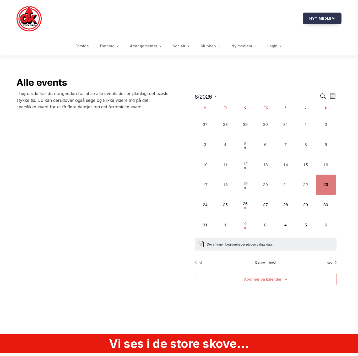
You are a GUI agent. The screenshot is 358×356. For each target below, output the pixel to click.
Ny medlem (241, 46)
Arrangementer (143, 46)
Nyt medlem (322, 18)
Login (272, 46)
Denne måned (265, 262)
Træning (107, 46)
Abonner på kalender (262, 279)
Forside (82, 46)
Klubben (208, 46)
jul (200, 262)
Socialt (179, 46)
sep (330, 262)
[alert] (266, 244)
